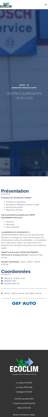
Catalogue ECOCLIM (24, 392)
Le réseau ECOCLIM (24, 382)
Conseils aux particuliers (24, 398)
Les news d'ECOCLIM (24, 387)
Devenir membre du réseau (24, 414)
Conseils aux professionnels (24, 403)
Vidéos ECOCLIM (24, 408)
